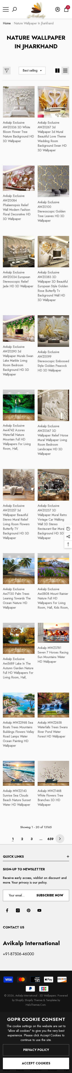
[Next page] (59, 838)
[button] (14, 9)
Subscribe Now (49, 895)
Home (7, 23)
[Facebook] (7, 910)
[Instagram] (18, 910)
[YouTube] (39, 910)
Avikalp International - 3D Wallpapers (35, 995)
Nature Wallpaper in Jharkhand (34, 23)
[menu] (6, 9)
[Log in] (57, 9)
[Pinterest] (28, 910)
